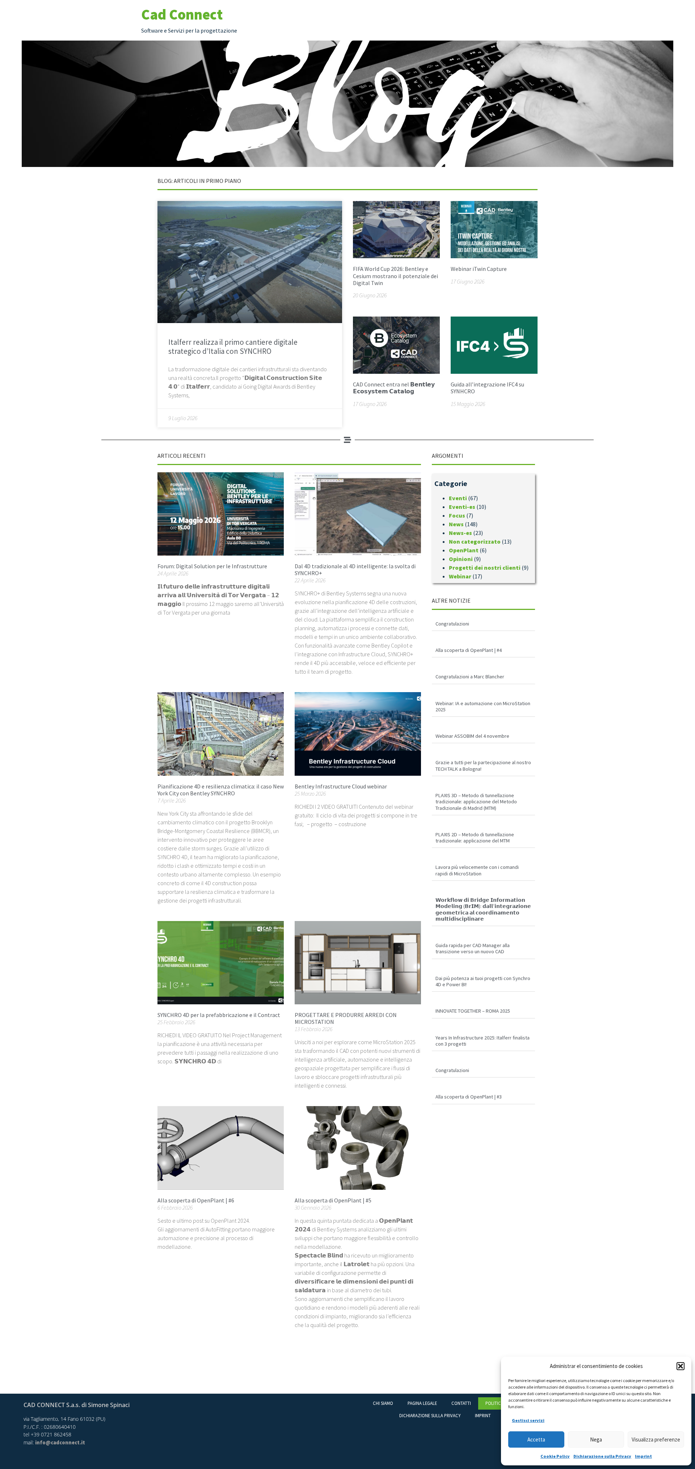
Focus (457, 515)
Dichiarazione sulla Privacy (602, 1456)
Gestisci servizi (528, 1420)
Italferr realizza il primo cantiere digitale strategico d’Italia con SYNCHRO (233, 346)
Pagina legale (422, 1403)
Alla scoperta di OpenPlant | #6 (195, 1200)
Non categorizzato (475, 541)
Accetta (536, 1439)
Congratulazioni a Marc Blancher (469, 676)
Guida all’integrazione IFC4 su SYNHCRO (487, 388)
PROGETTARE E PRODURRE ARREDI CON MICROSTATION (346, 1018)
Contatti (461, 1403)
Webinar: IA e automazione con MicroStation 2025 (482, 706)
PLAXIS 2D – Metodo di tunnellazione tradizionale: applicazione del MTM (474, 837)
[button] (680, 1366)
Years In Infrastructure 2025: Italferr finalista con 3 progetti (482, 1040)
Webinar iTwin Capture (479, 268)
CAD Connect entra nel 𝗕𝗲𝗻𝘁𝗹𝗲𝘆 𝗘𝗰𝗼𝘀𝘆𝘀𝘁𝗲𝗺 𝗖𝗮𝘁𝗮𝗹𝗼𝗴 (394, 388)
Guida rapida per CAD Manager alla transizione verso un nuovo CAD (472, 948)
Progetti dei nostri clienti (485, 567)
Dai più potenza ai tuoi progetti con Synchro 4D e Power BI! (482, 981)
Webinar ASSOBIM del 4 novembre (472, 736)
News (456, 524)
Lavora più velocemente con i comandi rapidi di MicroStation (477, 870)
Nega (596, 1439)
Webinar (460, 576)
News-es (460, 532)
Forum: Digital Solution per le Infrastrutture (212, 566)
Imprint (643, 1456)
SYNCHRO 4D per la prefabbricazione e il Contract (218, 1014)
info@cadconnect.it (60, 1442)
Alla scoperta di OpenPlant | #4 (468, 650)
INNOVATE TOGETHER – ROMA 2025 (472, 1011)
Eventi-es (462, 506)
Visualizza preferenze (656, 1439)
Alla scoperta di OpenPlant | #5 (333, 1200)
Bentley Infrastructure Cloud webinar (341, 786)
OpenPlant (464, 550)
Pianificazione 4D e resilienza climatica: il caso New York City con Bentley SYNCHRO (220, 790)
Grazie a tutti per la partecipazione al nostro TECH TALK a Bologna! (483, 765)
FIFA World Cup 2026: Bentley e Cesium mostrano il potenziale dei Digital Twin (395, 275)
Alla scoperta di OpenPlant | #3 (468, 1096)
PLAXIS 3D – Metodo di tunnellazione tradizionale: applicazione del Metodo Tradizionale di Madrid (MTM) (476, 801)
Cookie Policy (555, 1456)
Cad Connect (182, 14)
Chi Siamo (383, 1403)
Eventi (458, 498)
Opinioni (461, 558)
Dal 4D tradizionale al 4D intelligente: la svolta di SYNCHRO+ (355, 569)
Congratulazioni (452, 623)
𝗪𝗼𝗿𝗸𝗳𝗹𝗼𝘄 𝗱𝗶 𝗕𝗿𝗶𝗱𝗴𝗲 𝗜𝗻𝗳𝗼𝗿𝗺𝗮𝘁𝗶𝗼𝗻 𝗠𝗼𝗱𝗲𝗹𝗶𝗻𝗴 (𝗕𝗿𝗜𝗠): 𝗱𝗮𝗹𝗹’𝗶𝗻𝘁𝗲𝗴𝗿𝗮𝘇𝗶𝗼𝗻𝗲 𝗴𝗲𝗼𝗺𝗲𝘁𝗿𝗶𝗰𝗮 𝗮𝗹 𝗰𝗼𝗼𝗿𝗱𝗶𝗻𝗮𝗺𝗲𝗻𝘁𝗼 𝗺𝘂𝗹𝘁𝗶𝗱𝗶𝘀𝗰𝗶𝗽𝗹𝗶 (483, 909)
